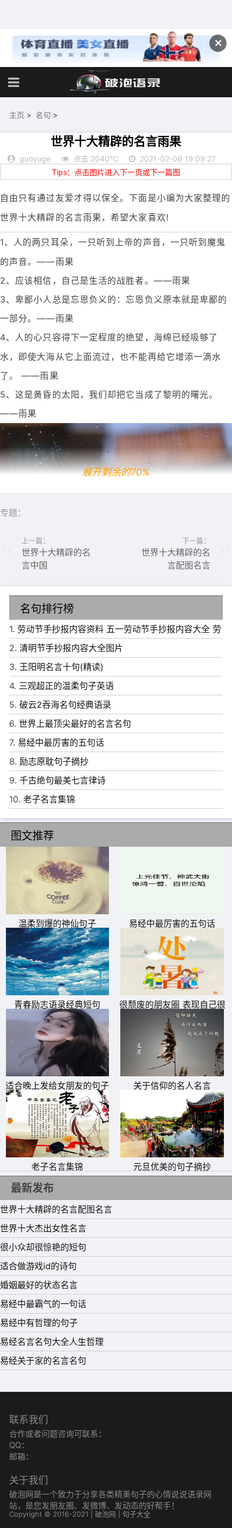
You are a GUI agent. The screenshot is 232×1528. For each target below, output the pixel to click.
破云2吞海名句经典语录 (65, 704)
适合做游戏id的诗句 (38, 1266)
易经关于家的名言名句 (43, 1360)
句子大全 (136, 1514)
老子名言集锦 (49, 799)
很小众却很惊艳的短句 (43, 1247)
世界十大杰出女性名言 (43, 1228)
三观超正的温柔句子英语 (66, 685)
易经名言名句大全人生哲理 (52, 1341)
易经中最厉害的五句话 (61, 742)
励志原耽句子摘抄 (53, 761)
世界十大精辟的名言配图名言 (56, 1209)
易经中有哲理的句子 (39, 1322)
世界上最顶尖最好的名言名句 (75, 723)
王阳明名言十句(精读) (61, 666)
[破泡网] (116, 82)
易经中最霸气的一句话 (43, 1303)
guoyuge (35, 158)
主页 (16, 114)
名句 (43, 114)
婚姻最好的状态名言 (39, 1284)
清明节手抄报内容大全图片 (71, 647)
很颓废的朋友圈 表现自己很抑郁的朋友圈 (172, 1011)
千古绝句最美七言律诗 (62, 780)
